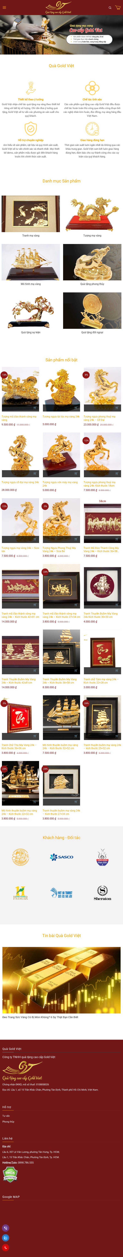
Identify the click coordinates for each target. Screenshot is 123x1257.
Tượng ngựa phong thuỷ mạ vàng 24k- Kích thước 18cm (99, 484)
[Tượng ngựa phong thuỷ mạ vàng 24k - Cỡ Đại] (102, 389)
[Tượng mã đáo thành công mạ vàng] (20, 389)
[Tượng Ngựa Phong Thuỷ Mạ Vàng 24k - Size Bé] (61, 520)
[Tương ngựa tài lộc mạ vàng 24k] (61, 389)
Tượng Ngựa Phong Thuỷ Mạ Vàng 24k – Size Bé (59, 550)
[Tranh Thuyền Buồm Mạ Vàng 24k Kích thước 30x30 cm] (102, 586)
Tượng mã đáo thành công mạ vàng (19, 418)
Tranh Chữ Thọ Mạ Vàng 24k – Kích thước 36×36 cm (19, 747)
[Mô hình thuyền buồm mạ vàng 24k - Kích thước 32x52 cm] (61, 717)
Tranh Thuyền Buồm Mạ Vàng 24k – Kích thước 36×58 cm (60, 681)
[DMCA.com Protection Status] (10, 1174)
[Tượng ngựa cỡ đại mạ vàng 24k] (20, 455)
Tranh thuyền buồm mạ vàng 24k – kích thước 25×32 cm (102, 747)
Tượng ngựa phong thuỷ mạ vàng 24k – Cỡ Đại (99, 418)
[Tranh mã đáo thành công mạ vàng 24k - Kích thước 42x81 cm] (20, 586)
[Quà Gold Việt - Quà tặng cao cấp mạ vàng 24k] (58, 7)
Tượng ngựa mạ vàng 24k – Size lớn (20, 550)
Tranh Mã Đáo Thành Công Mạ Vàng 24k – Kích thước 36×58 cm (101, 550)
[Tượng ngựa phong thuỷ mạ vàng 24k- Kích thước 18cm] (102, 455)
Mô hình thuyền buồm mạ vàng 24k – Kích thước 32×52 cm (60, 747)
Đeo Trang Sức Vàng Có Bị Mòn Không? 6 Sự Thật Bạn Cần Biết (40, 1017)
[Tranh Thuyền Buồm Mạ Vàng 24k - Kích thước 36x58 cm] (61, 652)
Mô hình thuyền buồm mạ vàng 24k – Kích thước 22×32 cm (19, 812)
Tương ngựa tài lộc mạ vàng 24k (61, 416)
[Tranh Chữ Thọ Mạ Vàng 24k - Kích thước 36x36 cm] (20, 717)
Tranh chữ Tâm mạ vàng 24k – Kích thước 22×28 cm (101, 681)
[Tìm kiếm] (110, 7)
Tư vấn (6, 1115)
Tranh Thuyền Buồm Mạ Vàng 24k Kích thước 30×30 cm (101, 615)
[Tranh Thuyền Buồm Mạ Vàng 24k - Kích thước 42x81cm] (20, 652)
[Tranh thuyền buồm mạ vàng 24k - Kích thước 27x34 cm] (61, 783)
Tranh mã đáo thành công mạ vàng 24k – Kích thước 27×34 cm (61, 615)
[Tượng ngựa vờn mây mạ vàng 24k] (61, 455)
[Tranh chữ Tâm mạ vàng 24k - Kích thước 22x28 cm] (102, 652)
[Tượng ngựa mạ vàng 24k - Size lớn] (20, 520)
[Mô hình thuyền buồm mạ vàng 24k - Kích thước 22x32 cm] (20, 783)
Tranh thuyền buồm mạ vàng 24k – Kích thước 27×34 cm (61, 812)
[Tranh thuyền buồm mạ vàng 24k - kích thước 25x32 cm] (102, 717)
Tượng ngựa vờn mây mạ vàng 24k (60, 484)
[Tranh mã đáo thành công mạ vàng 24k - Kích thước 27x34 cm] (61, 586)
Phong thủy (8, 1121)
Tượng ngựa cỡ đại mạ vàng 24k (20, 482)
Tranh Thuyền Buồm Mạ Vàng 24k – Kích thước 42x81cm (19, 681)
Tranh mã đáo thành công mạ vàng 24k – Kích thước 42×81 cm (20, 615)
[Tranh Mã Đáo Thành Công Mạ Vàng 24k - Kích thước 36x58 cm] (102, 520)
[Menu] (4, 7)
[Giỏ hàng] (118, 7)
